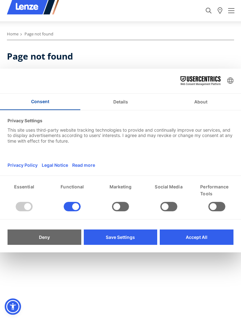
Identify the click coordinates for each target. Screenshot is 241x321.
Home (13, 34)
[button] (12, 306)
